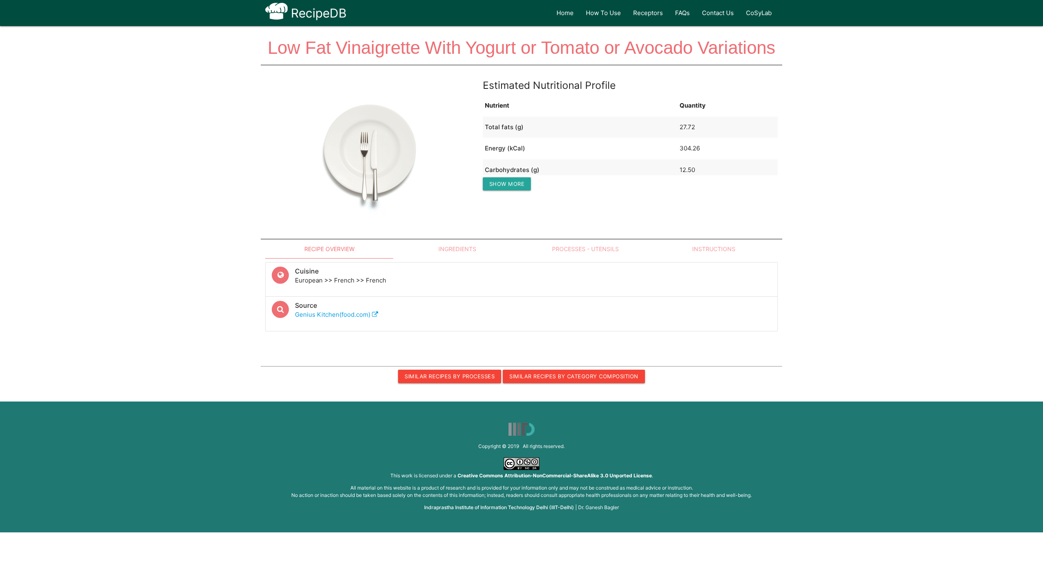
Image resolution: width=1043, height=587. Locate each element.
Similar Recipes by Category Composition (573, 376)
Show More (507, 184)
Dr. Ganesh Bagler (598, 507)
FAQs (682, 13)
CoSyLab (759, 13)
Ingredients (457, 248)
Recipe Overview (329, 248)
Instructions (713, 248)
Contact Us (718, 13)
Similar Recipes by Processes (450, 376)
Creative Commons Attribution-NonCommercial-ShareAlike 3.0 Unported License (555, 475)
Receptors (648, 13)
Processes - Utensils (585, 248)
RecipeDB (317, 13)
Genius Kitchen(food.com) (333, 314)
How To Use (603, 13)
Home (565, 13)
